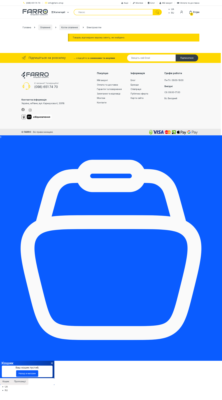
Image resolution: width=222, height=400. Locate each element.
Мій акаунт (167, 3)
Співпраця (136, 89)
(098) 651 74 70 (33, 3)
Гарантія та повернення (109, 89)
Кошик (6, 381)
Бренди (134, 84)
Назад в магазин (27, 373)
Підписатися (186, 58)
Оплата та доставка (189, 3)
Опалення (45, 27)
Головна (27, 27)
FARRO (27, 132)
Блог (152, 3)
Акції (126, 3)
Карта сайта (137, 98)
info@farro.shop (55, 3)
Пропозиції (20, 381)
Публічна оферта (139, 93)
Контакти (101, 102)
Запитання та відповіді (108, 93)
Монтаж (139, 3)
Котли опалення (69, 27)
